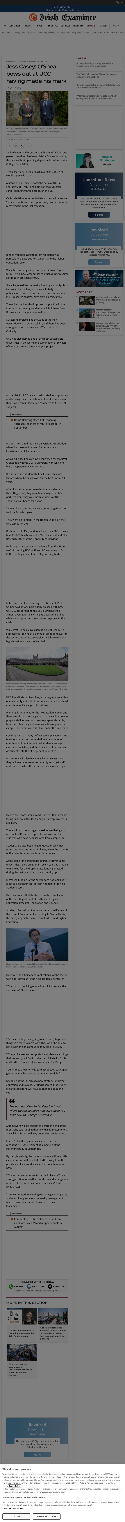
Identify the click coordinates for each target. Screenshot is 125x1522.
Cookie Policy (15, 1486)
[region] (62, 1493)
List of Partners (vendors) (13, 1508)
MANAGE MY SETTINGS (46, 1516)
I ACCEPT (16, 1516)
